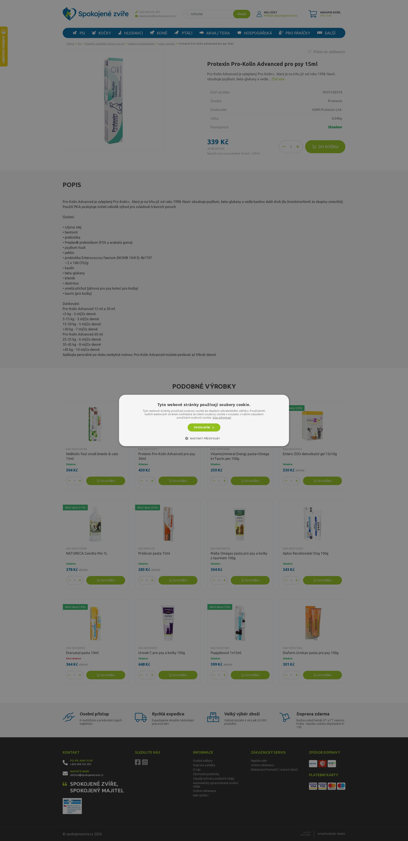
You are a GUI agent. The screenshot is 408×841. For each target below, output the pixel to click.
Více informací (221, 417)
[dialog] (204, 420)
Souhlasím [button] (202, 427)
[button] (204, 438)
